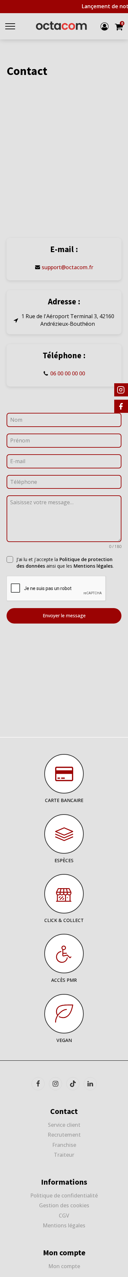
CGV (64, 1215)
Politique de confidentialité (64, 1195)
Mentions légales (93, 566)
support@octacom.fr (67, 267)
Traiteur (64, 1154)
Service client (64, 1124)
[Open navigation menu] (10, 26)
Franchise (64, 1144)
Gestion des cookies (64, 1205)
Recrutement (64, 1134)
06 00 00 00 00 (67, 373)
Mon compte (64, 1266)
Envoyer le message (64, 615)
